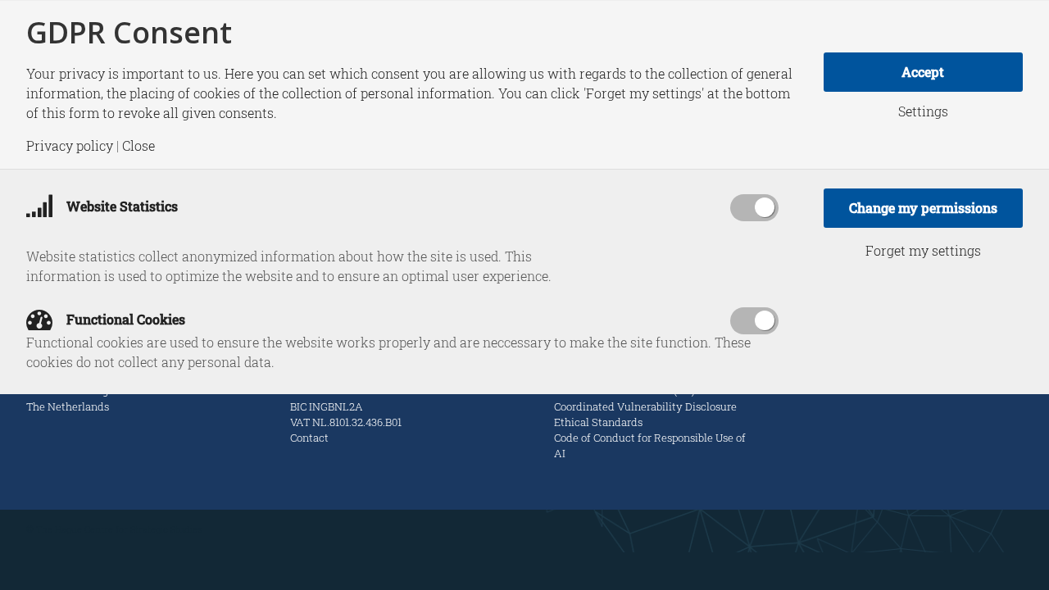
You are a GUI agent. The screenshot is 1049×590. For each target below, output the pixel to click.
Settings (923, 111)
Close (138, 145)
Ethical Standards (598, 422)
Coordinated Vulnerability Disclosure (645, 406)
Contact (309, 437)
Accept (922, 71)
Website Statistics (120, 206)
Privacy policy (69, 145)
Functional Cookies (124, 319)
